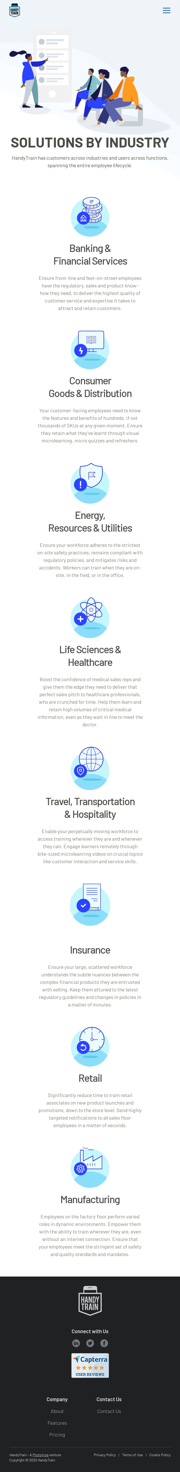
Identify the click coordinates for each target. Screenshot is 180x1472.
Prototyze (41, 1454)
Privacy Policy (105, 1454)
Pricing (57, 1434)
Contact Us (109, 1411)
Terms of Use (132, 1454)
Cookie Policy (160, 1454)
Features (57, 1423)
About (57, 1411)
